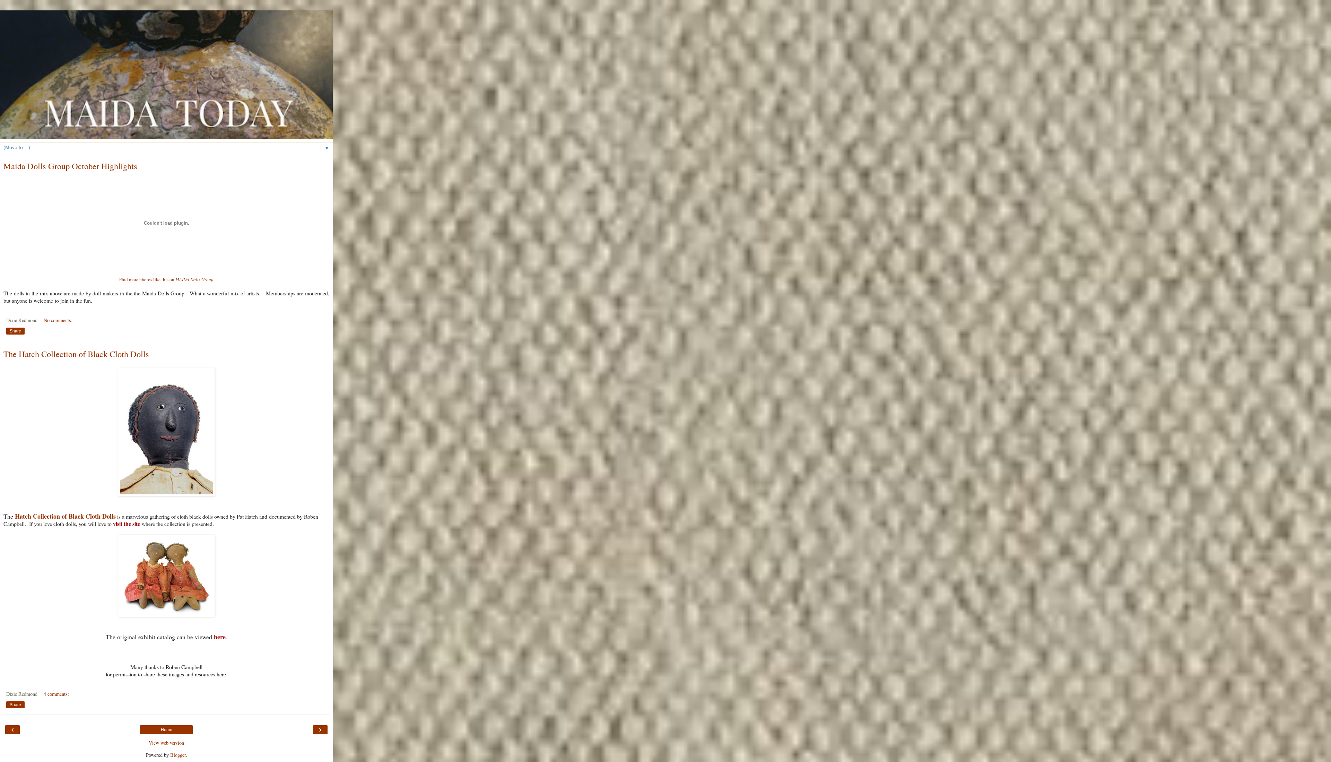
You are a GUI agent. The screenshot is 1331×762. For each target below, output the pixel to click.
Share (15, 331)
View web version (166, 742)
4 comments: (56, 694)
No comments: (58, 320)
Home (166, 729)
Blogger (178, 755)
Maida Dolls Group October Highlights (70, 166)
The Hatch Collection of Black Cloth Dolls (76, 354)
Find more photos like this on (166, 279)
